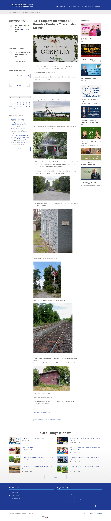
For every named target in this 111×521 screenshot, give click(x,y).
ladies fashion (65, 501)
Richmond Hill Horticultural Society (66, 494)
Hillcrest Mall (86, 494)
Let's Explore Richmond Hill (39, 419)
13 (23, 103)
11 (17, 103)
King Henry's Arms (87, 59)
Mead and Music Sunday (18, 119)
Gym (61, 501)
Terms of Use (99, 513)
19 (20, 104)
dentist (58, 494)
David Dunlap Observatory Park (41, 413)
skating (95, 494)
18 (17, 104)
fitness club (82, 499)
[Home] (21, 5)
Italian (99, 492)
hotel (58, 501)
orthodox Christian (88, 499)
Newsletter (89, 6)
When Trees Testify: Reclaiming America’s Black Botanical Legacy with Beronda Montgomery (20, 137)
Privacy (92, 513)
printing (58, 499)
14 (26, 103)
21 (26, 104)
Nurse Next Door (86, 38)
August (19, 85)
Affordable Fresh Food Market (19, 142)
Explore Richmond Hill (76, 6)
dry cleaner (62, 499)
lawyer (78, 499)
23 (11, 106)
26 (20, 106)
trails (78, 501)
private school (71, 501)
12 (20, 103)
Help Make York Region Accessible (33, 438)
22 (29, 104)
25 (17, 106)
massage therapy (72, 499)
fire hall (87, 492)
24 (14, 106)
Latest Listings (15, 492)
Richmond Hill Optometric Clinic (89, 100)
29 (29, 106)
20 (23, 104)
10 (14, 103)
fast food (77, 494)
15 (29, 103)
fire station (91, 492)
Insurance (95, 492)
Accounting (67, 499)
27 (23, 106)
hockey (74, 494)
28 (26, 106)
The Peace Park (37, 408)
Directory (63, 6)
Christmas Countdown (66, 492)
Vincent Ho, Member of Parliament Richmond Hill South (89, 122)
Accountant (82, 492)
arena (81, 494)
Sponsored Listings (16, 498)
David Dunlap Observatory (96, 499)
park (98, 494)
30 (11, 108)
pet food (82, 501)
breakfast (91, 494)
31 (14, 108)
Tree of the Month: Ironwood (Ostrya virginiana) (37, 457)
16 (11, 104)
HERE (21, 29)
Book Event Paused (28, 447)
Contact (98, 6)
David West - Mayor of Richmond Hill (88, 183)
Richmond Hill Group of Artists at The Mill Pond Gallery (91, 163)
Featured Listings (15, 495)
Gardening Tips (59, 492)
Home (56, 6)
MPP (75, 501)
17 (14, 104)
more (19, 149)
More (55, 477)
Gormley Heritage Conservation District (53, 419)
